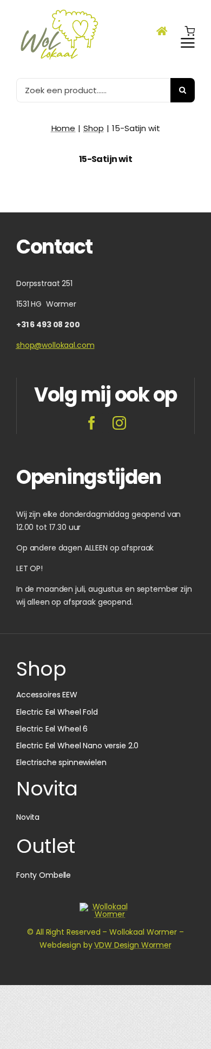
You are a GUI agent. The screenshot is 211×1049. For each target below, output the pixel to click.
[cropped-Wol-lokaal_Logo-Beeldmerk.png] (105, 906)
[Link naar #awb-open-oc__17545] (189, 31)
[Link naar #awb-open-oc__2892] (188, 43)
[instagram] (119, 423)
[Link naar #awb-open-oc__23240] (161, 31)
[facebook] (92, 423)
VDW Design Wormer (133, 945)
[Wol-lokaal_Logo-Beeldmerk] (59, 10)
